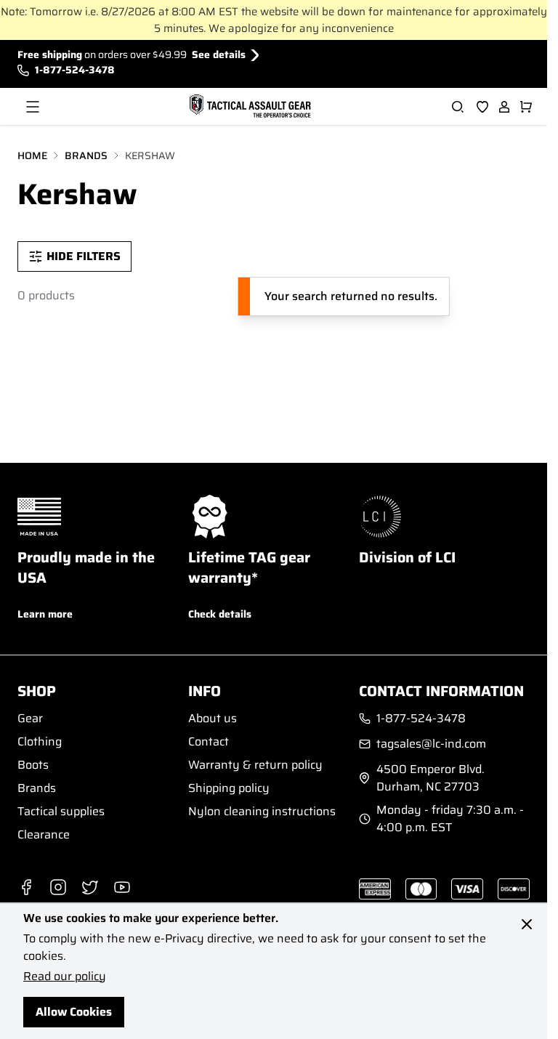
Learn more (45, 614)
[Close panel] (526, 924)
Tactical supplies (61, 811)
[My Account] (504, 106)
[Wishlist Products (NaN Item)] (482, 106)
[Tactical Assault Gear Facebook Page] (26, 887)
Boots (33, 765)
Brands (86, 155)
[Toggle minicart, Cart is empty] (526, 106)
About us (212, 718)
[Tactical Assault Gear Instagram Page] (58, 887)
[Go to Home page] (248, 106)
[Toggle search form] (457, 106)
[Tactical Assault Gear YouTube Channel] (122, 887)
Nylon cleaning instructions (262, 811)
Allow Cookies (74, 1012)
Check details (219, 614)
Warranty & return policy (255, 765)
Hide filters (83, 256)
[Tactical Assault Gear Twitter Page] (90, 887)
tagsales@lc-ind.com (431, 744)
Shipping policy (229, 788)
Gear (30, 718)
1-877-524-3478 (75, 70)
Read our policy (64, 976)
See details (219, 54)
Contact (208, 741)
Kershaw (150, 155)
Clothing (39, 741)
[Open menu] (32, 107)
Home (32, 155)
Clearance (43, 834)
